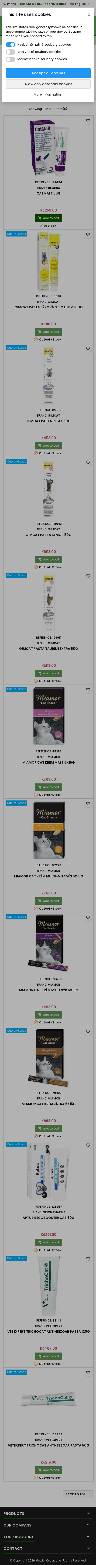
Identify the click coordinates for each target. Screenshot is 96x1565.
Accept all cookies (48, 73)
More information (48, 94)
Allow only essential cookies (48, 83)
